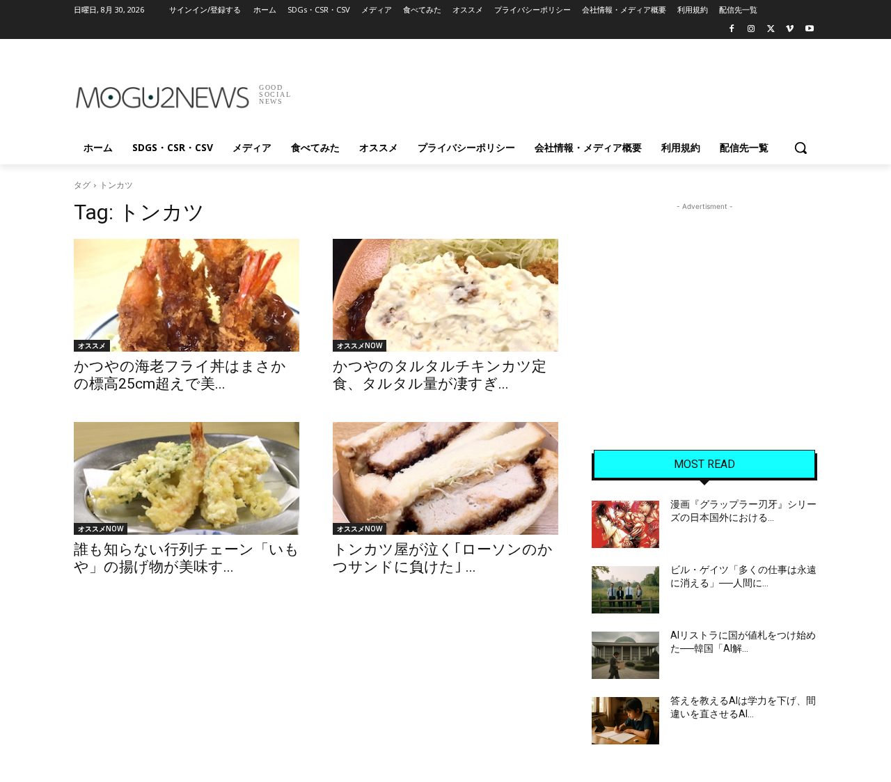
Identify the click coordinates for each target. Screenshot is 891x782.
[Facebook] (732, 30)
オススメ (92, 345)
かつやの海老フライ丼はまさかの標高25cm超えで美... (180, 375)
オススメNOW (359, 345)
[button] (800, 147)
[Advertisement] (550, 89)
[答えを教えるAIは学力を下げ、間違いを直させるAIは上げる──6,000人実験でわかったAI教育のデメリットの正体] (625, 720)
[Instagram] (751, 30)
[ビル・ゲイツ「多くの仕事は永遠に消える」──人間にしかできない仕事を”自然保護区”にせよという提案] (625, 589)
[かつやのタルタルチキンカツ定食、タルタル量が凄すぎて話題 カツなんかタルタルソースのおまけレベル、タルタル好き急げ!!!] (445, 295)
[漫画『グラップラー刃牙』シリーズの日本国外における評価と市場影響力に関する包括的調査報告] (625, 524)
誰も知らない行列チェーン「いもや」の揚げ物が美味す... (186, 558)
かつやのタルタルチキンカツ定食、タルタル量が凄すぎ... (439, 375)
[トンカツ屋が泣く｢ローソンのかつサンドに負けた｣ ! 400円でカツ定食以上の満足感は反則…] (445, 478)
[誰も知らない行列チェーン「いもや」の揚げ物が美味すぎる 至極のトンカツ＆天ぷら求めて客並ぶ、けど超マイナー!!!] (186, 478)
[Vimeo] (790, 30)
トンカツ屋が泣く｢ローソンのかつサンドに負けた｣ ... (443, 558)
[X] (771, 30)
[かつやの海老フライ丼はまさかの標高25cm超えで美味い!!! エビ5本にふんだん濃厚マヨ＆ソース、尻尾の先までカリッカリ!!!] (186, 295)
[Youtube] (809, 30)
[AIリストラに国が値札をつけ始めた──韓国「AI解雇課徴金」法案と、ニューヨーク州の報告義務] (625, 655)
